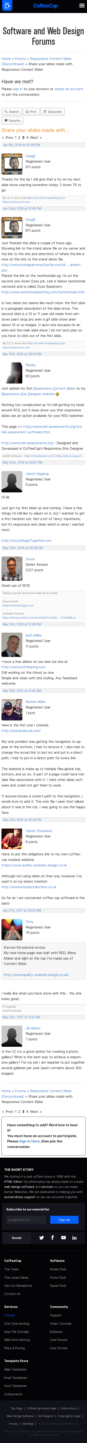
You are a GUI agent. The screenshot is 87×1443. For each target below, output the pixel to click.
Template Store (16, 1361)
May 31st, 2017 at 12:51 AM (21, 1017)
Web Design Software (20, 1416)
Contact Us (12, 1294)
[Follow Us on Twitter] (41, 1238)
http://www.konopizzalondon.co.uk (28, 887)
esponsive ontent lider (54, 388)
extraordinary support (19, 1197)
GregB (30, 156)
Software (57, 1260)
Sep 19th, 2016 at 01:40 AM (22, 691)
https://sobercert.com (16, 202)
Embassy (56, 1331)
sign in (18, 89)
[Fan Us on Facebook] (52, 1238)
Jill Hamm (33, 1028)
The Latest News (16, 1277)
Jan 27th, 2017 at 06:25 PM (22, 910)
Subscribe (53, 111)
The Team (11, 1269)
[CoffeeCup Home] (46, 6)
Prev (9, 137)
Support (56, 1315)
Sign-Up (64, 1220)
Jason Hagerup (37, 473)
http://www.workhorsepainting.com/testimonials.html (42, 292)
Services (11, 1307)
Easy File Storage (16, 1331)
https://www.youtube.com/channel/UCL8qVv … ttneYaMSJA (39, 617)
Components (13, 1394)
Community (59, 1307)
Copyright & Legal (69, 1416)
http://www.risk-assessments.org (27, 443)
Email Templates (15, 1377)
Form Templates (15, 1386)
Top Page (17, 1408)
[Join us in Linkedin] (74, 1238)
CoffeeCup (12, 1260)
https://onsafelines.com (39, 456)
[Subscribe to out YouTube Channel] (63, 1238)
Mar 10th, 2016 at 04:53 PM (22, 354)
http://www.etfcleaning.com (23, 667)
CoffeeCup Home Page (41, 1408)
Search (13, 111)
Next (34, 137)
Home (6, 58)
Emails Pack (58, 1269)
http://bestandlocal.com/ (21, 731)
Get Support (45, 1416)
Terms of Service (42, 1434)
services (47, 1187)
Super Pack (58, 1285)
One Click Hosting (16, 1323)
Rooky (31, 365)
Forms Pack (58, 1277)
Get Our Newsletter (18, 1285)
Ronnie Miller (35, 702)
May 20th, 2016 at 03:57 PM (22, 462)
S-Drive (9, 1315)
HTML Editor (13, 1181)
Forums (20, 58)
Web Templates (15, 1369)
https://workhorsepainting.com (46, 198)
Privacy (13, 1423)
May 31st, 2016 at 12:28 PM (22, 624)
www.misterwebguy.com (18, 605)
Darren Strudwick (39, 831)
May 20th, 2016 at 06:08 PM (23, 548)
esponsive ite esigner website (28, 394)
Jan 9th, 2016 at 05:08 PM (21, 145)
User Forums (58, 1340)
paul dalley (34, 635)
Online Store (68, 1408)
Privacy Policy (75, 1431)
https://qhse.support (69, 456)
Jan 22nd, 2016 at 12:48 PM (22, 208)
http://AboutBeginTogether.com (26, 540)
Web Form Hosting (17, 1340)
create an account (68, 89)
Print (33, 111)
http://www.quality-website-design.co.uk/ (36, 975)
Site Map (28, 1423)
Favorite (13, 120)
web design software (19, 1187)
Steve (30, 559)
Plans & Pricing (14, 1348)
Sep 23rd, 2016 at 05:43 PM (22, 819)
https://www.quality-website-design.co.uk (34, 865)
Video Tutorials (60, 1323)
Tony (30, 922)
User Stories (59, 1348)
